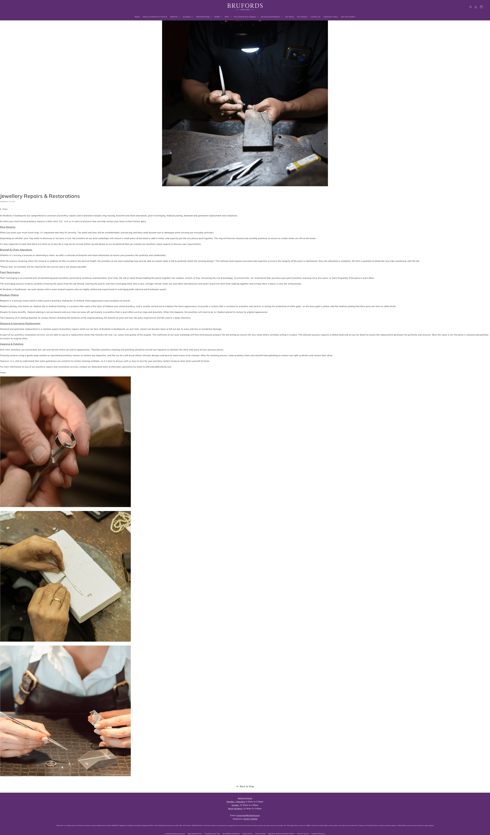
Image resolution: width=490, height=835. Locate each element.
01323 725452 (250, 819)
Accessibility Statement (231, 833)
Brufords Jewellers (178, 834)
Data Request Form (195, 833)
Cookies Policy (260, 833)
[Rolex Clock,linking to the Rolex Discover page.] (16, 6)
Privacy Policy (247, 833)
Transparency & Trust (212, 833)
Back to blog (247, 786)
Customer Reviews (318, 833)
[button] (470, 7)
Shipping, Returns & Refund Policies (281, 833)
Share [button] (5, 209)
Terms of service (303, 833)
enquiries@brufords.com (248, 815)
